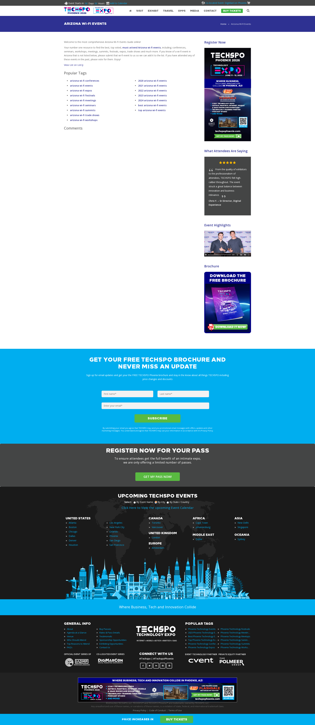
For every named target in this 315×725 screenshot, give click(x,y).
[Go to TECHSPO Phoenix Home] (88, 11)
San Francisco (116, 544)
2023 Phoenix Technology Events (203, 632)
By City (161, 502)
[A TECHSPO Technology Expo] (158, 636)
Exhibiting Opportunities (111, 643)
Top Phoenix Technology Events (203, 639)
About (70, 629)
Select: (128, 502)
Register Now (215, 42)
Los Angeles (115, 522)
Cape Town (202, 522)
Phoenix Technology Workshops (235, 647)
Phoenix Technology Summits (235, 643)
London (156, 537)
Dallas (72, 536)
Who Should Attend (76, 639)
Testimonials (105, 636)
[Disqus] (129, 179)
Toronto (156, 522)
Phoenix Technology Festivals (235, 629)
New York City (116, 527)
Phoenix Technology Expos (201, 647)
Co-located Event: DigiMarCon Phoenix (226, 2)
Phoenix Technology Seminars (235, 639)
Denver (72, 540)
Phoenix (113, 536)
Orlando (113, 531)
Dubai (199, 539)
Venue (70, 636)
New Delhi (243, 522)
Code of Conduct (157, 710)
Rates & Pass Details (109, 632)
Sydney (241, 539)
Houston (73, 544)
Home (223, 23)
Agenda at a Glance (76, 632)
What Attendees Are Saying (226, 151)
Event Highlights (217, 225)
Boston (73, 527)
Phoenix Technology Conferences (203, 643)
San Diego (114, 540)
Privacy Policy (139, 710)
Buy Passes (105, 629)
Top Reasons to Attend (78, 643)
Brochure (211, 266)
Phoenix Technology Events (202, 629)
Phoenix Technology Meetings (235, 632)
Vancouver (157, 527)
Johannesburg (203, 527)
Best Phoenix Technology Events (203, 636)
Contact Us (104, 647)
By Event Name (144, 502)
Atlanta (72, 522)
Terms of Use (175, 710)
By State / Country (179, 502)
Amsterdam (158, 547)
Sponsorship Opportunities (112, 639)
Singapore (243, 527)
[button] (242, 162)
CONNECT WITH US (156, 654)
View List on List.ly (73, 64)
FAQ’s (69, 647)
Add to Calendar (118, 3)
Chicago (73, 531)
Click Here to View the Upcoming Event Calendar (158, 508)
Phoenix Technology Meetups (235, 636)
